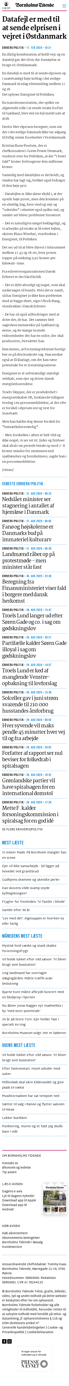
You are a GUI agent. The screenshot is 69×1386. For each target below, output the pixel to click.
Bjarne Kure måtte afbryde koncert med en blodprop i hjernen (33, 994)
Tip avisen (9, 1172)
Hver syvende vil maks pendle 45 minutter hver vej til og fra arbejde (33, 732)
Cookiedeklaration (40, 1332)
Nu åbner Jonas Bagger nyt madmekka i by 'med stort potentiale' (32, 1008)
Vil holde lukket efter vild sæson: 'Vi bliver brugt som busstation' (34, 962)
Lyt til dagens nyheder (18, 1196)
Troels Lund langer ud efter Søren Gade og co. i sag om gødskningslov (32, 622)
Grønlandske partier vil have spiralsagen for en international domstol (28, 787)
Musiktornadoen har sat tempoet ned (30, 1096)
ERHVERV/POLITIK (13, 48)
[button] (64, 6)
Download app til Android (14, 1207)
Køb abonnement (15, 1233)
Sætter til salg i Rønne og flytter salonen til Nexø (33, 1107)
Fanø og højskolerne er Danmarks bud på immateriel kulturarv (27, 533)
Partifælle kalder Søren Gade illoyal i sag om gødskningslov (34, 649)
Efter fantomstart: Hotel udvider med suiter (31, 1071)
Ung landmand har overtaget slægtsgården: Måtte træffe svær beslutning (27, 978)
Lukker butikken (14, 1118)
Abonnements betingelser (21, 1238)
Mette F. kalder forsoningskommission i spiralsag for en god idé (30, 814)
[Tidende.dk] (34, 6)
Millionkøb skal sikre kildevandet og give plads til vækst (33, 1085)
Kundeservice (12, 1247)
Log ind (6, 8)
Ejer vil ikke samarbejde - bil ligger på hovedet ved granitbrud (30, 869)
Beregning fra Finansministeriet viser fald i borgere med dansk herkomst (34, 591)
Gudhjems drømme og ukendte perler (31, 880)
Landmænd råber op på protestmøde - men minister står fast (28, 561)
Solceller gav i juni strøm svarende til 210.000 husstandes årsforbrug (30, 704)
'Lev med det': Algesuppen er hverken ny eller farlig (33, 921)
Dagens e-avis (12, 1191)
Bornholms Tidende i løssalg (22, 1242)
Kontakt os (10, 1163)
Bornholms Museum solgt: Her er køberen (34, 1033)
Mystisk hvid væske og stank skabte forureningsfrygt (29, 948)
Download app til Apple (19, 1200)
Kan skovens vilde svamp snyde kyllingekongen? (26, 891)
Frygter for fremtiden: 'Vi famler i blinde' (33, 902)
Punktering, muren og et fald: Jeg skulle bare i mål (32, 1129)
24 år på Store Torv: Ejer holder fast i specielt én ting (30, 1022)
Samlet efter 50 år (16, 910)
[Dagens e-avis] (54, 1198)
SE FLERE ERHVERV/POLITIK (22, 829)
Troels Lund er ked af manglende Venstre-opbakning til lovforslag (29, 677)
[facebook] (4, 1341)
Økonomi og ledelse (16, 1168)
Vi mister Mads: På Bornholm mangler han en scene (34, 855)
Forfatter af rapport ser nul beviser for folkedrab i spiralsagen (32, 759)
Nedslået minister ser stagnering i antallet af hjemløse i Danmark (28, 506)
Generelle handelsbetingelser (23, 1327)
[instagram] (9, 1341)
